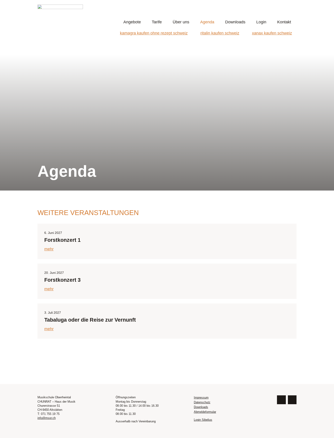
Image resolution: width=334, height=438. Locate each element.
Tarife (157, 22)
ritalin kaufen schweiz (219, 33)
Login (261, 22)
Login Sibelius (203, 419)
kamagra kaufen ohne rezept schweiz (154, 33)
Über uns (181, 22)
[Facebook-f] (281, 399)
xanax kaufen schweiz (272, 33)
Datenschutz (202, 402)
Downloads (235, 22)
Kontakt (284, 22)
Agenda (207, 22)
